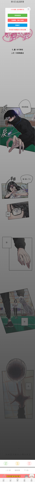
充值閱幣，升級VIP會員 (17, 20)
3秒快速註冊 (17, 15)
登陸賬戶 (17, 25)
